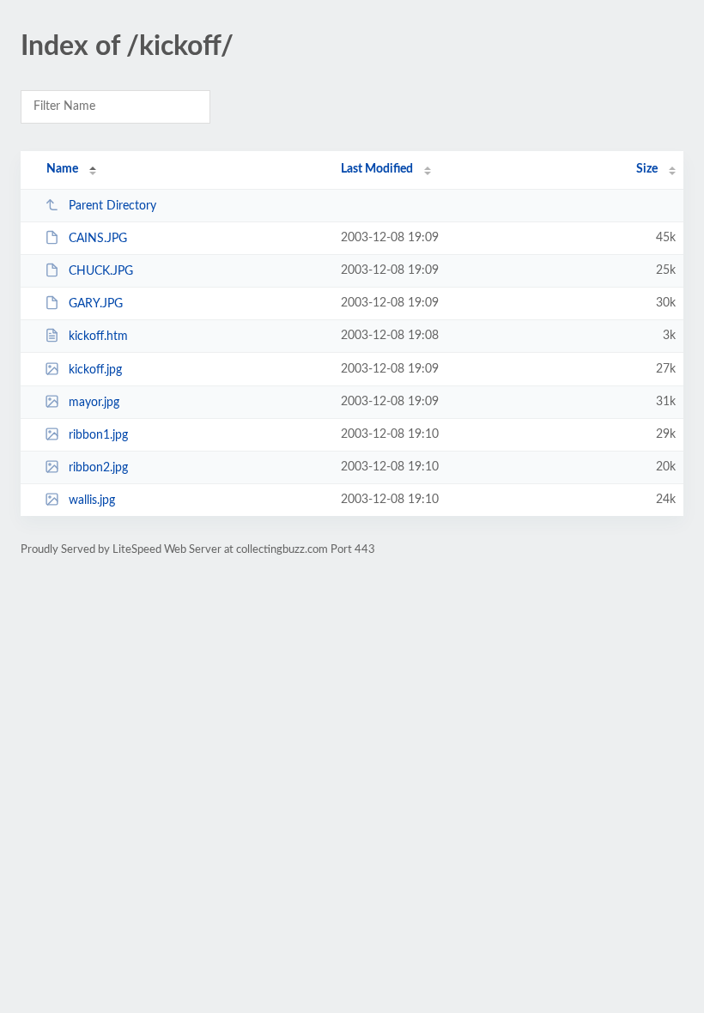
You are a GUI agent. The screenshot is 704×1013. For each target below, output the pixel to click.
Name (62, 169)
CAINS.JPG (98, 239)
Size (647, 169)
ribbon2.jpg (98, 468)
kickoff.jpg (95, 370)
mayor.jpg (94, 403)
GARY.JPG (96, 304)
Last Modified (377, 169)
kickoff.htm (98, 337)
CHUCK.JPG (101, 271)
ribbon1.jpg (98, 435)
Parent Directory (112, 206)
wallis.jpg (92, 500)
